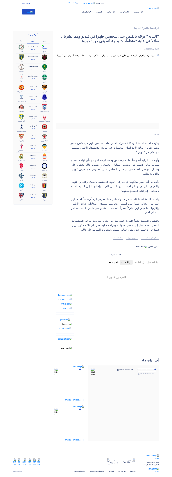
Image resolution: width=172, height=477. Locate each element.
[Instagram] (29, 462)
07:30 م (33, 128)
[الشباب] (21, 66)
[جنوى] (44, 185)
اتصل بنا (111, 471)
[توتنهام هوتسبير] (21, 126)
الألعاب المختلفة (86, 12)
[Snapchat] (14, 462)
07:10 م (33, 59)
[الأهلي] (44, 77)
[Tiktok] (19, 462)
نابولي (21, 190)
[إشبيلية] (21, 136)
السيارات (99, 12)
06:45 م (33, 49)
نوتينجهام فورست (44, 121)
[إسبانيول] (44, 156)
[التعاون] (21, 57)
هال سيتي (44, 91)
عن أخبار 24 (122, 471)
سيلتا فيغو (21, 150)
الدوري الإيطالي (33, 165)
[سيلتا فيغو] (21, 146)
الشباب (21, 71)
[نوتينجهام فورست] (44, 116)
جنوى (44, 190)
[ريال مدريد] (21, 156)
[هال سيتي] (44, 87)
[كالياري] (21, 195)
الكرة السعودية (138, 12)
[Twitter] (66, 304)
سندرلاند (21, 111)
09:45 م (33, 187)
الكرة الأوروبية (124, 12)
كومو (21, 180)
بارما (44, 200)
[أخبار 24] (29, 12)
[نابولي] (21, 185)
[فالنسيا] (44, 146)
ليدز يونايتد (21, 121)
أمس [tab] (44, 41)
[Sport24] (150, 456)
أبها (21, 81)
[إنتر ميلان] (44, 166)
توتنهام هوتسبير (21, 131)
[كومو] (21, 175)
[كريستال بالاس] (21, 97)
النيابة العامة (117, 237)
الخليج (44, 71)
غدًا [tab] (21, 41)
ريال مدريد (21, 160)
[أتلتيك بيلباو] (44, 136)
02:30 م (33, 89)
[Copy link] (67, 308)
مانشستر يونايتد (21, 91)
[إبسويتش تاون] (44, 107)
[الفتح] (44, 47)
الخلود (44, 61)
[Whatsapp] (65, 299)
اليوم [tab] (32, 40)
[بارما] (44, 195)
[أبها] (21, 76)
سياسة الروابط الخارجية (97, 471)
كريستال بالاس (21, 101)
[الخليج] (44, 66)
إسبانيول (44, 160)
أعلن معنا (133, 471)
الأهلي (44, 82)
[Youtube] (24, 462)
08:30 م (33, 148)
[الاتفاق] (21, 47)
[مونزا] (21, 166)
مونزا (21, 170)
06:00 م (33, 138)
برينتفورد (44, 131)
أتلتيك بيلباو (44, 141)
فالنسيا (44, 150)
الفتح (44, 51)
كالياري (21, 200)
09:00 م (33, 69)
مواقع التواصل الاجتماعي (149, 237)
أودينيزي (44, 180)
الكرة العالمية (111, 12)
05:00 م (33, 99)
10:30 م (33, 158)
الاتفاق (21, 51)
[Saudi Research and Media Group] (150, 470)
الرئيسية (154, 28)
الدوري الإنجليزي (33, 86)
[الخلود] (44, 57)
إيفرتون (44, 101)
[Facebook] (65, 295)
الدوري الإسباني (33, 135)
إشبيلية (21, 141)
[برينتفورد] (44, 126)
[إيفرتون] (44, 97)
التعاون (21, 61)
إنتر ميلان (44, 170)
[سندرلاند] (21, 107)
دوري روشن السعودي (33, 46)
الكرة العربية (141, 28)
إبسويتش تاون (44, 111)
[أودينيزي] (44, 175)
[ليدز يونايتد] (21, 116)
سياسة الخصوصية (79, 471)
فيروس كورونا (132, 237)
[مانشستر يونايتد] (21, 87)
